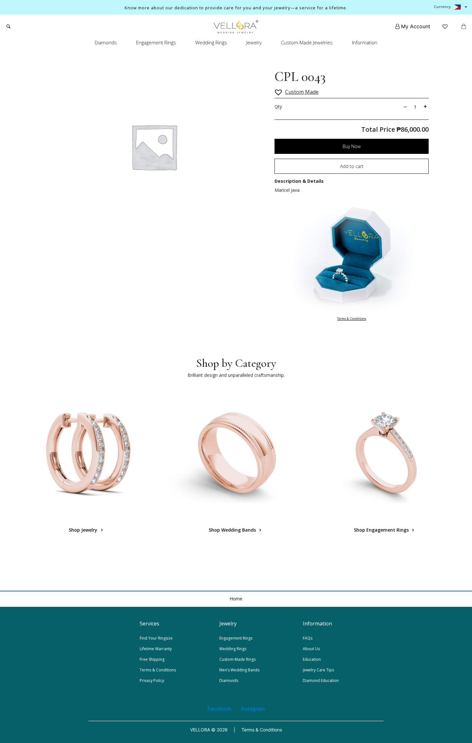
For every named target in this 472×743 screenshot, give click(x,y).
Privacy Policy (152, 680)
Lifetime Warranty (156, 648)
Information (364, 42)
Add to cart (351, 166)
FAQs (307, 638)
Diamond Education (321, 680)
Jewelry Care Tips (318, 670)
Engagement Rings (156, 42)
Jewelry (254, 42)
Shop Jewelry (84, 530)
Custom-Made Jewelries (307, 42)
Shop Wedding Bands (233, 530)
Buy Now (352, 146)
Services (149, 623)
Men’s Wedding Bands (239, 670)
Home (236, 599)
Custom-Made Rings (237, 659)
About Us (311, 648)
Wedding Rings (211, 42)
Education (312, 659)
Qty (278, 106)
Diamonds (106, 42)
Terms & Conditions (351, 318)
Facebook (219, 708)
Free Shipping (152, 659)
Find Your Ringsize (156, 638)
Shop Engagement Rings (382, 530)
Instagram (253, 708)
